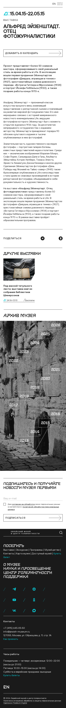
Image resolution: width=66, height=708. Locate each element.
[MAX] (34, 610)
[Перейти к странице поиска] (61, 532)
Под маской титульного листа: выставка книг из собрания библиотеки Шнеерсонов (17, 290)
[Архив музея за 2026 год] (56, 325)
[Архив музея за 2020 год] (45, 378)
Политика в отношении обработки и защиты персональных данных (32, 701)
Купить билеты (11, 675)
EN (54, 3)
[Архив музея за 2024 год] (35, 342)
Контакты (8, 553)
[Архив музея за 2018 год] (24, 396)
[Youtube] (14, 600)
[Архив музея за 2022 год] (13, 360)
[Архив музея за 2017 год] (13, 405)
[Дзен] (34, 589)
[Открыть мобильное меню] (60, 4)
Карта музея (23, 553)
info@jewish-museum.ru (16, 631)
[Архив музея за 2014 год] (35, 431)
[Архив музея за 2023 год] (24, 351)
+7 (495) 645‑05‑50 (14, 627)
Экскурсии (22, 549)
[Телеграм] (43, 238)
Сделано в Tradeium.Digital (15, 703)
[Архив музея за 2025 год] (45, 334)
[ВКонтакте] (14, 610)
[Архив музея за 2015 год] (45, 422)
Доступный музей (42, 553)
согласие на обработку (23, 504)
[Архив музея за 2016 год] (56, 414)
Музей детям (52, 549)
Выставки (8, 549)
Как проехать (10, 639)
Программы (36, 549)
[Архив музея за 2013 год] (24, 440)
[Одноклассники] (61, 238)
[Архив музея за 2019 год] (35, 387)
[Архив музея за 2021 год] (56, 369)
